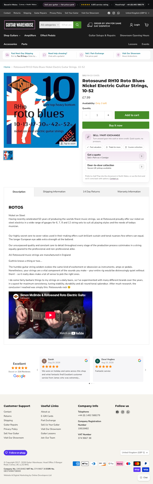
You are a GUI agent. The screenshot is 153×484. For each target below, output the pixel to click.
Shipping (27, 13)
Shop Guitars (11, 35)
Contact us (114, 178)
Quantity (86, 108)
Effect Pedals (47, 35)
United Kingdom (136, 13)
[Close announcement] (148, 4)
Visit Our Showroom (90, 13)
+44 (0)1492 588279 (135, 5)
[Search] (77, 24)
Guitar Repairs (40, 13)
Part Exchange (48, 420)
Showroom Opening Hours (134, 35)
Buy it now (115, 125)
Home (7, 67)
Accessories (10, 44)
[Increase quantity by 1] (108, 115)
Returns (17, 13)
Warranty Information (129, 191)
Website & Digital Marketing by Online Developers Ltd (28, 475)
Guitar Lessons (48, 433)
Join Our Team (48, 437)
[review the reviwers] (86, 361)
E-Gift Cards (47, 416)
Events (145, 44)
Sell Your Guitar (71, 13)
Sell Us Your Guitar (50, 424)
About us (45, 411)
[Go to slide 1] (89, 383)
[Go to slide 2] (91, 383)
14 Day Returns (91, 191)
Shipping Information (54, 191)
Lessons (132, 44)
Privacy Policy (56, 13)
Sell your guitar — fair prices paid (59, 4)
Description (19, 191)
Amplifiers (30, 35)
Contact (7, 13)
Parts (24, 44)
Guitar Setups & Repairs (102, 35)
